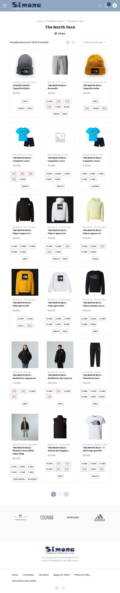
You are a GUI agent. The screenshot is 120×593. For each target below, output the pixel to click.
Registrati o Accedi (115, 6)
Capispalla (32, 444)
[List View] (73, 42)
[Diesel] (47, 517)
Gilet (68, 444)
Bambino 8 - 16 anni (56, 82)
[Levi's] (99, 517)
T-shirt (30, 154)
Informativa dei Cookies (24, 580)
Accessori (17, 82)
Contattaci (28, 574)
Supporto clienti (61, 574)
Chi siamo (44, 574)
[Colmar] (20, 517)
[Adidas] (73, 517)
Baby (25, 82)
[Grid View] (67, 42)
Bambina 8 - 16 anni (21, 372)
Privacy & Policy (82, 574)
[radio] (25, 101)
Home (39, 21)
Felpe (33, 227)
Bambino (32, 82)
